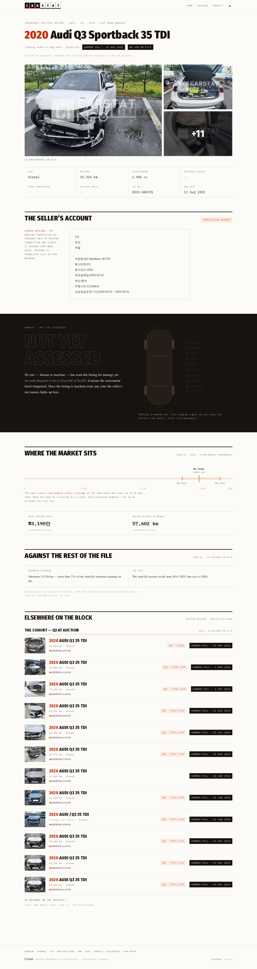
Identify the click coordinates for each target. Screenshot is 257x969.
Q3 (82, 23)
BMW (80, 951)
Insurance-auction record (44, 23)
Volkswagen (112, 951)
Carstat (29, 959)
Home (189, 5)
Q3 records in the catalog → (46, 900)
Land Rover (129, 951)
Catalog (202, 5)
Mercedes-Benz (65, 951)
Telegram (216, 959)
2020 (92, 23)
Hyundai (41, 951)
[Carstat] (43, 5)
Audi (72, 23)
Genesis (98, 951)
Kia (52, 951)
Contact (218, 5)
